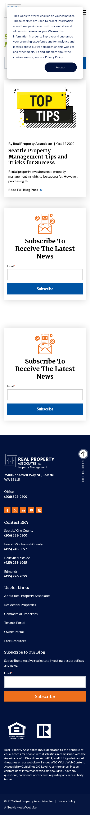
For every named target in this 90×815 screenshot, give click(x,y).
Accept (61, 67)
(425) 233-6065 (17, 560)
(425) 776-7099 (15, 573)
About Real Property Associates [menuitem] (27, 596)
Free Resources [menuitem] (15, 641)
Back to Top (83, 472)
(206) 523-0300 (15, 493)
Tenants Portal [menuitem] (14, 623)
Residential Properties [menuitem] (20, 605)
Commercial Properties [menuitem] (21, 614)
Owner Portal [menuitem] (14, 632)
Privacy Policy (66, 801)
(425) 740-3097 (23, 546)
